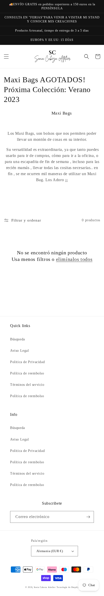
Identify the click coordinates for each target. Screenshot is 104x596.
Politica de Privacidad (27, 362)
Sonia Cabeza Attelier (45, 587)
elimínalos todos (74, 259)
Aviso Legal (19, 351)
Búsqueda (17, 339)
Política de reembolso (27, 373)
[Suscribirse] (88, 517)
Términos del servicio (27, 385)
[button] (6, 56)
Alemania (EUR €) (49, 551)
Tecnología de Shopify (68, 587)
